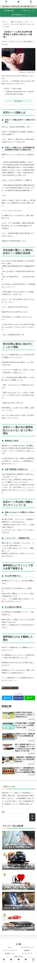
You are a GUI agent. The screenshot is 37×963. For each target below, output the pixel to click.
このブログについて (26, 947)
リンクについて (27, 953)
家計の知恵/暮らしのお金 (11, 688)
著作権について (10, 953)
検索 (3, 812)
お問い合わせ (18, 956)
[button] (33, 481)
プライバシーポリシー (10, 950)
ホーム (10, 947)
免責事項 (27, 950)
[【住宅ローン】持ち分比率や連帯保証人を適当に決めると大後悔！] (23, 582)
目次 (16, 101)
